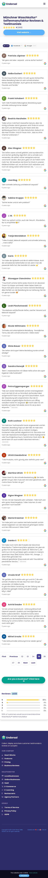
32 (22, 656)
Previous (14, 656)
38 (19, 663)
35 (39, 656)
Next (25, 663)
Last (33, 663)
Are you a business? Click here (23, 679)
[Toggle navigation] (44, 4)
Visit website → (24, 32)
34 (33, 656)
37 (13, 663)
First (4, 656)
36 (45, 656)
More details (33, 873)
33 (28, 656)
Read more (39, 167)
